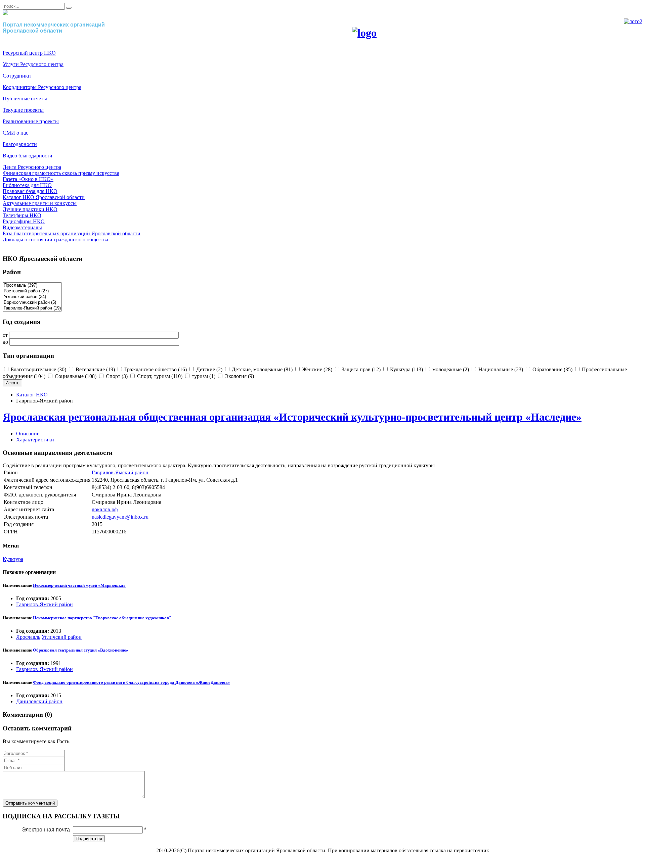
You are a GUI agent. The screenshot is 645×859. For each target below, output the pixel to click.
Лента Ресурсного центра (32, 167)
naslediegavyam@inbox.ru (120, 517)
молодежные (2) (450, 369)
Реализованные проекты (31, 121)
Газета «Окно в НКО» (28, 179)
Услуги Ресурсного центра (33, 64)
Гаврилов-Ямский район (120, 472)
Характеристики (35, 439)
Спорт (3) (116, 376)
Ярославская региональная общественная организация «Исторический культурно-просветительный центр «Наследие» (292, 417)
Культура (13, 559)
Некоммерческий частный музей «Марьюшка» (79, 585)
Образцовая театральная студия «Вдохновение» (80, 650)
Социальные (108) (74, 376)
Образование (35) (551, 369)
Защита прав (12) (360, 369)
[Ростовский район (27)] (32, 291)
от (5, 335)
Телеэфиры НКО (22, 215)
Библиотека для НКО (27, 185)
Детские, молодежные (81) (261, 369)
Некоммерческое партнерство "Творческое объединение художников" (102, 617)
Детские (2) (208, 369)
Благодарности (20, 144)
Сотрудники (17, 76)
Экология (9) (238, 376)
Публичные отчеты (25, 98)
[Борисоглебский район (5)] (32, 302)
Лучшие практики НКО (30, 209)
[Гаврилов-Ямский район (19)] (32, 308)
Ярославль (28, 637)
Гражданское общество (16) (155, 369)
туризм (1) (202, 376)
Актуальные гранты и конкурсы (40, 203)
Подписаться (89, 838)
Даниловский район (39, 701)
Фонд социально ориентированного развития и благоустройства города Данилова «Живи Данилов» (131, 682)
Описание (27, 433)
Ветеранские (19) (94, 369)
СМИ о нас (15, 133)
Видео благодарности (27, 155)
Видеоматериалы (22, 227)
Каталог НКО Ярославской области (44, 197)
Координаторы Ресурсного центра (42, 87)
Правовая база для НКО (30, 191)
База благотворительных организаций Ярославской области (71, 233)
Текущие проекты (23, 110)
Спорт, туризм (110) (159, 376)
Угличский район (62, 637)
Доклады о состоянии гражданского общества (55, 239)
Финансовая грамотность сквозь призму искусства (61, 173)
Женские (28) (316, 369)
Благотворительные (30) (37, 369)
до (5, 342)
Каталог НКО (32, 394)
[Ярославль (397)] (32, 285)
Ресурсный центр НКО (29, 53)
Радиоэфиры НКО (24, 221)
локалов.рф (105, 509)
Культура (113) (406, 369)
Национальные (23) (500, 369)
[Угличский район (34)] (32, 297)
